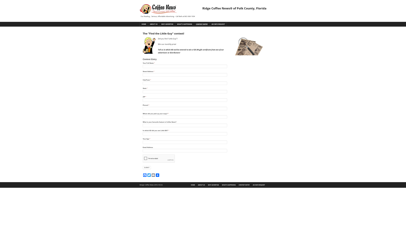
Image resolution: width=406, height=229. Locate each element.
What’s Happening (184, 24)
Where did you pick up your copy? (156, 113)
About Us (154, 24)
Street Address (148, 71)
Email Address (148, 147)
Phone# (146, 105)
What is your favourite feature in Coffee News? (159, 122)
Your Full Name (149, 63)
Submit (147, 167)
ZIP (144, 97)
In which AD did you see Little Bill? (156, 130)
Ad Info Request (218, 24)
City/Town (147, 80)
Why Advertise (167, 24)
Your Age (146, 139)
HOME (144, 24)
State (145, 88)
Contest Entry (202, 24)
